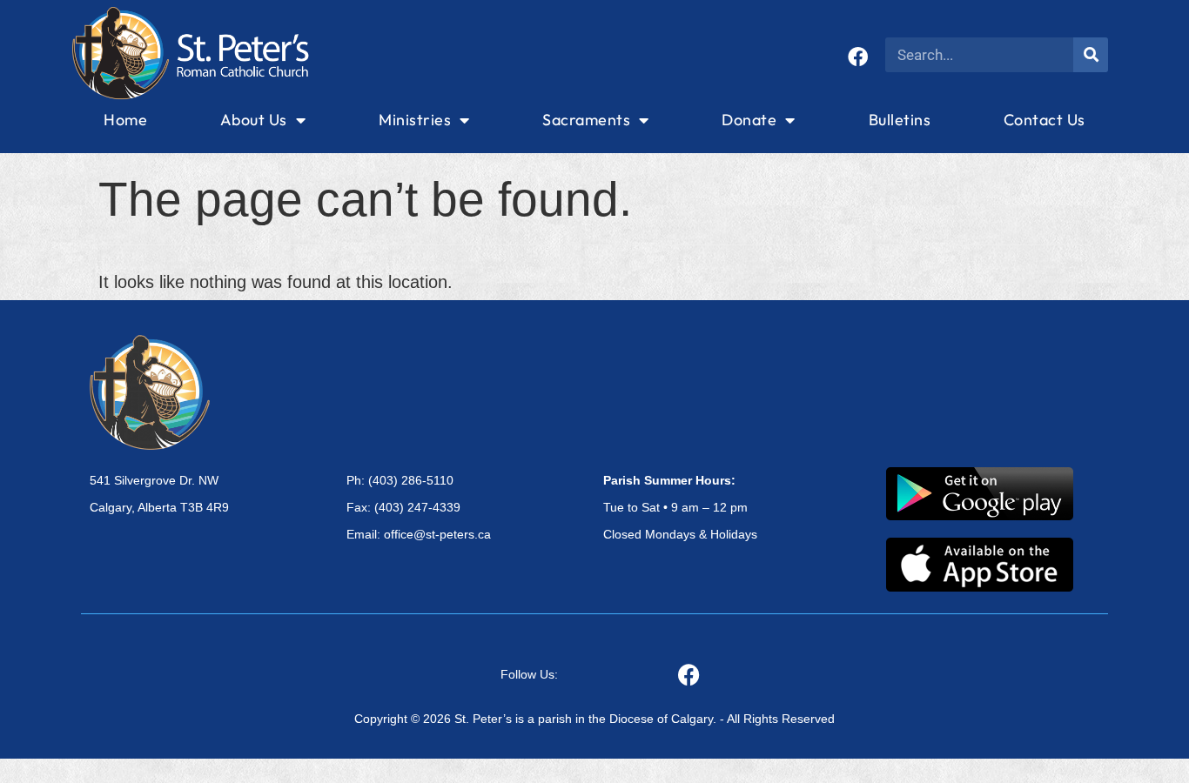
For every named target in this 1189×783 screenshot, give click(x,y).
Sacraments (586, 120)
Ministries (415, 120)
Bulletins (900, 120)
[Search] (1090, 54)
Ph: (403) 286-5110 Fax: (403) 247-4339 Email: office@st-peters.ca (418, 507)
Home (125, 120)
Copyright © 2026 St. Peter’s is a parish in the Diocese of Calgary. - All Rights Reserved (594, 719)
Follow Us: (529, 674)
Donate (749, 120)
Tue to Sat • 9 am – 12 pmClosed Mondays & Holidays (680, 507)
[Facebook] (858, 57)
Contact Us (1044, 120)
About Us (253, 120)
